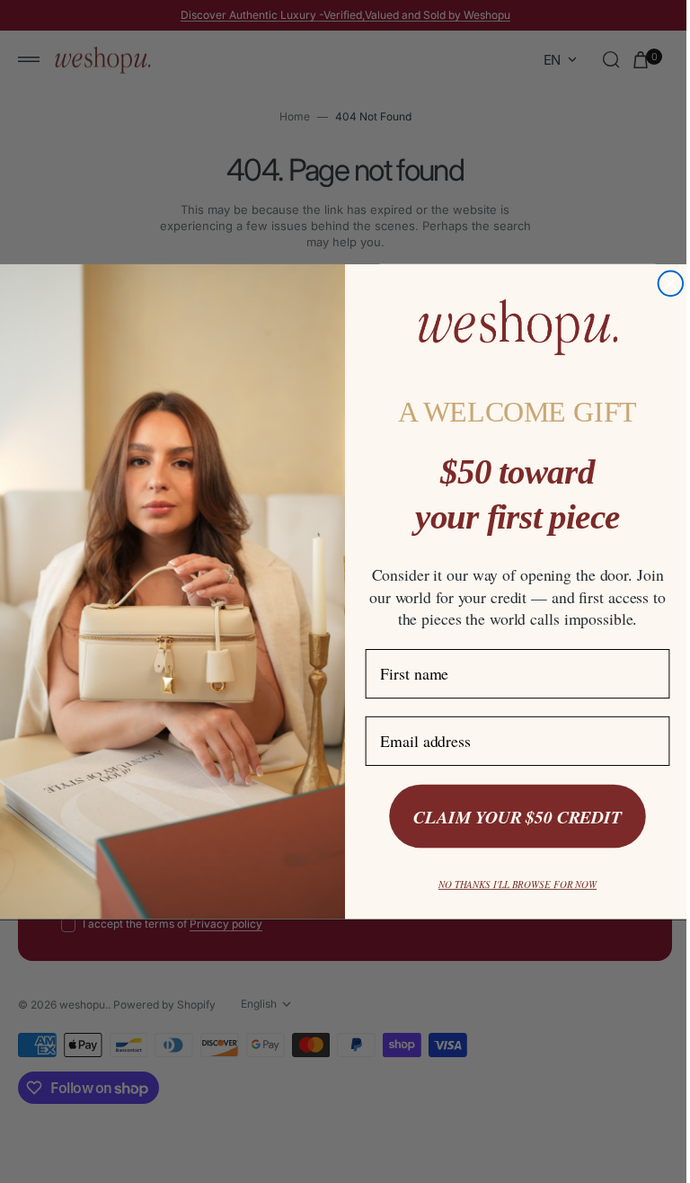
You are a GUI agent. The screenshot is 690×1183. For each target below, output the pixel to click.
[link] (510, 326)
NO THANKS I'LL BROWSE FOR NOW (510, 884)
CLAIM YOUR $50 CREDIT (511, 817)
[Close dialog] (664, 283)
